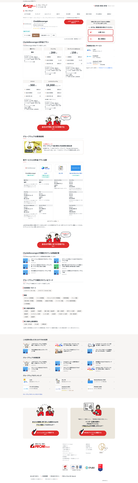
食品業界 (33, 311)
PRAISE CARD (98, 386)
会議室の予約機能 (49, 300)
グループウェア (37, 17)
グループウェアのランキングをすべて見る (32, 394)
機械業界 (26, 314)
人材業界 (26, 316)
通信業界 (79, 311)
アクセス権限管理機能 (70, 300)
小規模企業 (43, 324)
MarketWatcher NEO (76, 173)
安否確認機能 (39, 300)
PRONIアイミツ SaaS (27, 17)
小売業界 (26, 311)
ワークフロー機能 (59, 300)
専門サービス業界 (70, 311)
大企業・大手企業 (28, 324)
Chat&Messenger (60, 17)
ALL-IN (61, 173)
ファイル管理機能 (40, 298)
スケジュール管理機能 (28, 298)
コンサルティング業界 (35, 314)
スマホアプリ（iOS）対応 (29, 290)
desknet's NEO (66, 386)
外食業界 (39, 311)
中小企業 (36, 324)
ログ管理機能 (27, 303)
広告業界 (54, 314)
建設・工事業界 (60, 311)
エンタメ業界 (46, 314)
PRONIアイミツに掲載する (105, 68)
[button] (100, 32)
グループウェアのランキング (49, 17)
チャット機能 (74, 298)
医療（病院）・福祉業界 (49, 311)
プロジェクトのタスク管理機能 (53, 298)
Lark (45, 173)
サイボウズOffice (34, 386)
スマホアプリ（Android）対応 (44, 290)
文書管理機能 (66, 298)
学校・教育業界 (73, 314)
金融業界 (33, 316)
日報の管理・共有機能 (29, 300)
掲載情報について (72, 38)
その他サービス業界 (63, 314)
